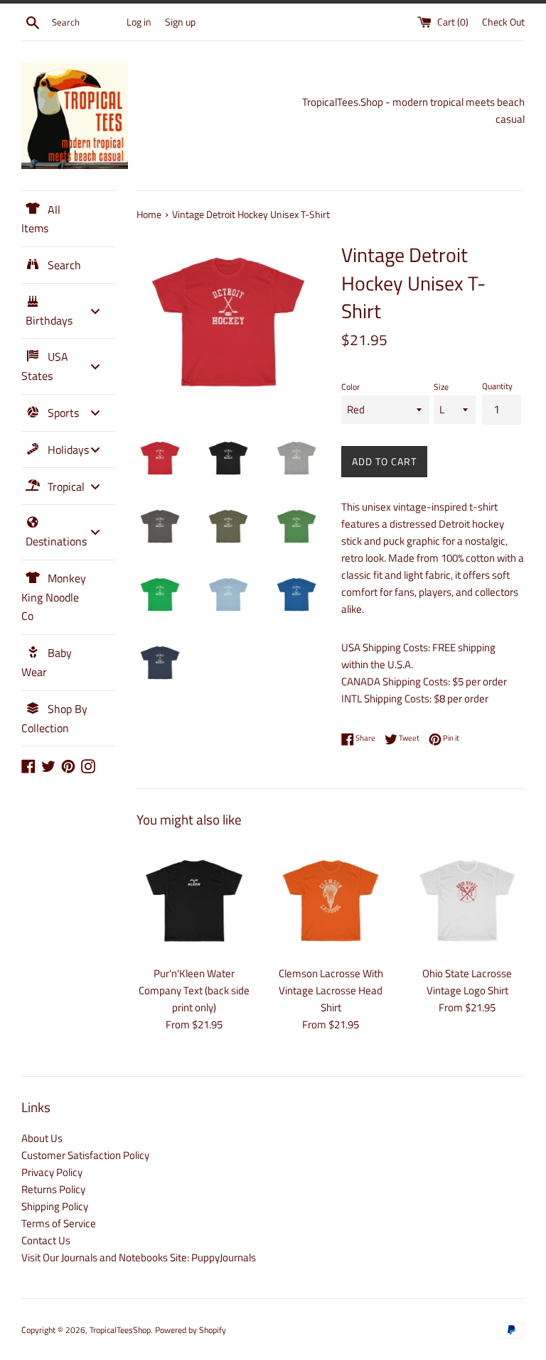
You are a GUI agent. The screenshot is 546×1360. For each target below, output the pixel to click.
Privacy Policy (51, 1172)
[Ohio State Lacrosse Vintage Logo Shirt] (467, 900)
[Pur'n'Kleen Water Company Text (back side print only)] (194, 900)
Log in (139, 22)
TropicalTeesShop (120, 1330)
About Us (42, 1138)
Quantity (497, 386)
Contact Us (45, 1240)
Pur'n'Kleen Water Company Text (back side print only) (194, 990)
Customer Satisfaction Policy (85, 1155)
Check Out (503, 22)
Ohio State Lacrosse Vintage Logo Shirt (467, 982)
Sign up (180, 22)
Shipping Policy (54, 1206)
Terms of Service (58, 1223)
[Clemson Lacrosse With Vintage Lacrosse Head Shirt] (330, 900)
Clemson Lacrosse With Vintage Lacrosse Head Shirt (331, 990)
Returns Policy (53, 1189)
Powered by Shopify (190, 1330)
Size (441, 386)
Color (350, 386)
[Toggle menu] (95, 310)
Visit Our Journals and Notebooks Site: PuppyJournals (138, 1257)
